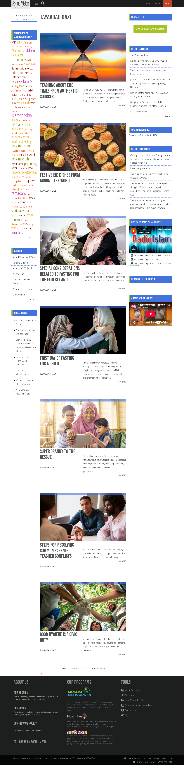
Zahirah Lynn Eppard (22, 289)
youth (15, 232)
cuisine (14, 64)
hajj (25, 90)
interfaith (15, 107)
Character (16, 50)
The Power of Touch (140, 55)
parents (15, 168)
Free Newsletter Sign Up (136, 700)
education (17, 72)
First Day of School (139, 111)
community (18, 59)
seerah (14, 202)
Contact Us (130, 710)
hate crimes (25, 94)
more (32, 299)
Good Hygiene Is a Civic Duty (58, 637)
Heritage (27, 98)
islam (22, 107)
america (22, 46)
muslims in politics (18, 150)
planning (20, 177)
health (14, 98)
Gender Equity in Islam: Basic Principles (23, 361)
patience (23, 168)
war (25, 224)
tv (29, 220)
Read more (121, 105)
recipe (27, 194)
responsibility (16, 198)
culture (20, 64)
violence (14, 224)
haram (14, 94)
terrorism (17, 219)
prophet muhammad (19, 185)
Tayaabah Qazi (48, 106)
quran (20, 188)
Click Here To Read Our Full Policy (28, 730)
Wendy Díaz (18, 273)
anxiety (29, 46)
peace (30, 168)
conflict (29, 60)
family (27, 81)
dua (31, 68)
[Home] (21, 4)
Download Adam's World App (138, 705)
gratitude (20, 90)
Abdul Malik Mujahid (22, 268)
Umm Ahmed (19, 294)
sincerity (22, 202)
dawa (27, 63)
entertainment (18, 77)
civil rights (17, 55)
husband (24, 102)
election (32, 73)
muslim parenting (21, 141)
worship (28, 228)
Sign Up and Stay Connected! (150, 28)
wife (13, 228)
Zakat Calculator (132, 690)
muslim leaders (20, 136)
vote (20, 224)
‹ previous (73, 668)
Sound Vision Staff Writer (24, 257)
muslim (25, 133)
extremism (16, 82)
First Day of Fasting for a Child (57, 361)
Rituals (25, 198)
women (20, 228)
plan (13, 176)
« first (63, 668)
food (21, 85)
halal (30, 90)
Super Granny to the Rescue (57, 454)
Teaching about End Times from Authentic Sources (59, 91)
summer (14, 215)
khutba (22, 120)
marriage (17, 124)
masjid (27, 124)
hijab (34, 99)
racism (27, 189)
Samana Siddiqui (20, 262)
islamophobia (21, 115)
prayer (31, 181)
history (14, 103)
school (32, 198)
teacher (22, 215)
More (31, 237)
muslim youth (20, 159)
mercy (22, 128)
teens (30, 214)
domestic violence (20, 68)
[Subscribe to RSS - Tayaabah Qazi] (41, 674)
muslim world (27, 155)
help (20, 99)
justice (15, 119)
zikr (21, 233)
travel (26, 220)
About (147, 3)
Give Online (130, 695)
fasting (14, 86)
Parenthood (17, 164)
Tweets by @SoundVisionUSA (143, 135)
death (33, 64)
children (29, 50)
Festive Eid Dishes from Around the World (60, 178)
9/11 (13, 42)
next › (95, 668)
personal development (24, 172)
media (15, 128)
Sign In (127, 715)
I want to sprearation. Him (142, 168)
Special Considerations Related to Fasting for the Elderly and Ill (60, 274)
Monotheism (16, 133)
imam (32, 103)
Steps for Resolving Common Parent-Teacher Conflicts (57, 550)
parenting (30, 163)
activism (21, 42)
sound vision (25, 206)
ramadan (18, 193)
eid (26, 73)
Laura (27, 120)
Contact (157, 3)
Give (166, 3)
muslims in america (23, 145)
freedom (29, 86)
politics (25, 181)
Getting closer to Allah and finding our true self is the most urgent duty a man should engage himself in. (150, 159)
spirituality (18, 210)
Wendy (30, 224)
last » (102, 668)
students (28, 211)
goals (13, 90)
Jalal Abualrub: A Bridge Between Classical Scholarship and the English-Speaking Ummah (150, 83)
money (29, 129)
